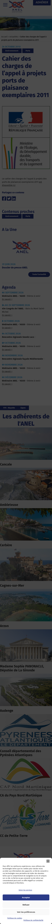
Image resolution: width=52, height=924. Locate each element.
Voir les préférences (26, 912)
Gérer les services (25, 890)
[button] (48, 861)
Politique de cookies (14, 918)
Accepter (26, 897)
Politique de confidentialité (33, 920)
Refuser (26, 905)
